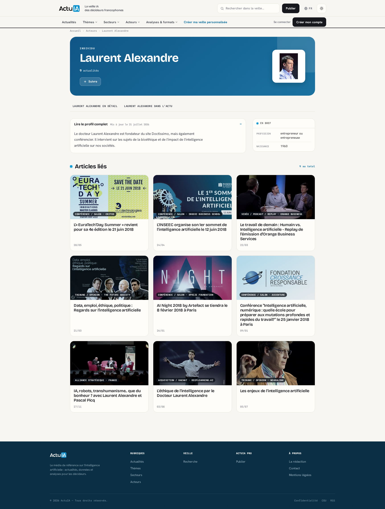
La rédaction (297, 462)
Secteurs (110, 22)
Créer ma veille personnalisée (205, 22)
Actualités (69, 22)
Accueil (75, 30)
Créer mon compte (309, 22)
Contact (294, 468)
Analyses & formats (160, 22)
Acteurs (131, 22)
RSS (332, 500)
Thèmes (88, 22)
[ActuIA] (69, 8)
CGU (324, 500)
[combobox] (251, 8)
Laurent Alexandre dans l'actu (148, 106)
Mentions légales (300, 475)
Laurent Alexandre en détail (95, 106)
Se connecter (282, 22)
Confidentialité (306, 500)
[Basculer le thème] (321, 8)
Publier (291, 8)
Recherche (190, 462)
